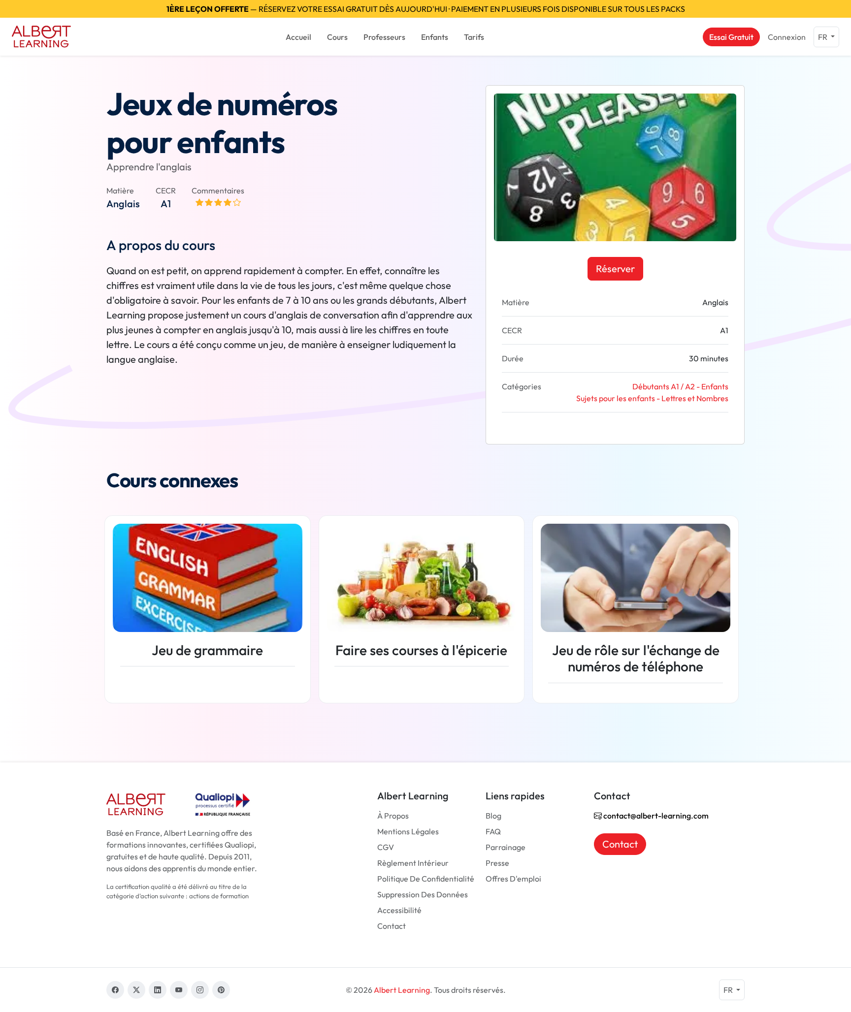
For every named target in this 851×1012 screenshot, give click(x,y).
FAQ (493, 831)
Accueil (298, 37)
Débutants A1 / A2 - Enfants (680, 386)
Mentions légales (408, 831)
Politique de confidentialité (425, 879)
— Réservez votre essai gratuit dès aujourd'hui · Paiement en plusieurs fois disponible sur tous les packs (425, 9)
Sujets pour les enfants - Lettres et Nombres (652, 398)
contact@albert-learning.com (655, 816)
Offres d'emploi (513, 879)
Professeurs (384, 37)
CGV (385, 847)
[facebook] (115, 990)
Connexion (787, 37)
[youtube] (179, 990)
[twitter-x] (136, 990)
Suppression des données (422, 894)
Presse (497, 863)
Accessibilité (399, 910)
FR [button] (823, 37)
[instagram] (200, 990)
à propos (393, 816)
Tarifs (474, 37)
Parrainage (505, 847)
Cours (337, 37)
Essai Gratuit (731, 37)
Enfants (434, 37)
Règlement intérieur (413, 863)
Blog (493, 816)
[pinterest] (221, 990)
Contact (391, 926)
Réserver (615, 268)
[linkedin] (157, 990)
